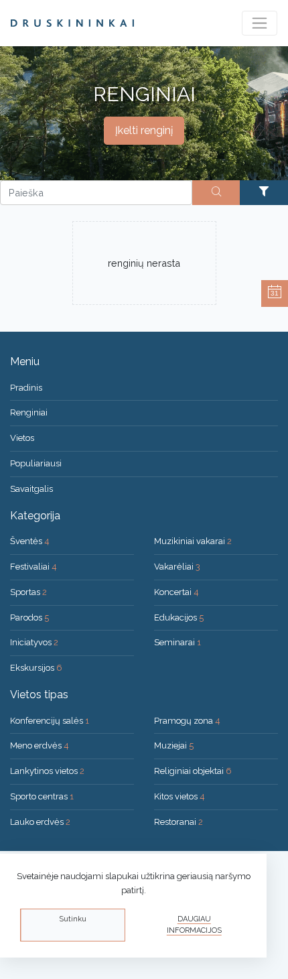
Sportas (28, 592)
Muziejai (174, 745)
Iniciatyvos (34, 642)
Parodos (29, 617)
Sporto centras (42, 796)
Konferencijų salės (49, 721)
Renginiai (29, 412)
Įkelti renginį (144, 130)
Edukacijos (179, 617)
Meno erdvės (39, 745)
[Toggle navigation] (259, 23)
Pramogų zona (187, 721)
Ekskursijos (36, 668)
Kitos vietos (179, 796)
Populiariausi (36, 463)
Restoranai (178, 822)
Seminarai (177, 642)
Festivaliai (33, 567)
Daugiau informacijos (194, 925)
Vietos (22, 438)
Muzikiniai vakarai (193, 541)
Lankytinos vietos (47, 771)
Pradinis (26, 388)
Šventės (30, 541)
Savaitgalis (31, 489)
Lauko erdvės (40, 822)
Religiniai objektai (193, 771)
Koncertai (176, 592)
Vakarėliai (177, 567)
